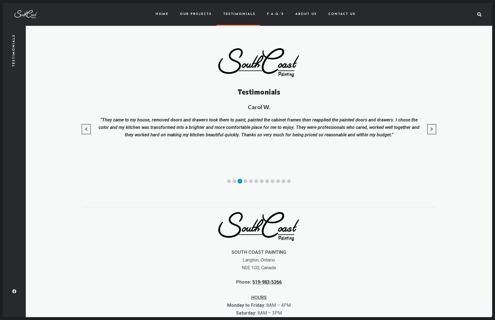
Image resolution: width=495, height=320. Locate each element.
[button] (229, 181)
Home (162, 14)
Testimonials (239, 14)
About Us (306, 14)
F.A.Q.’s (275, 14)
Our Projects (196, 14)
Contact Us (341, 14)
